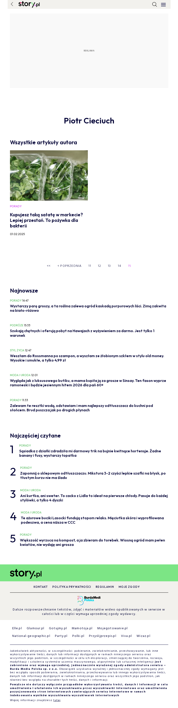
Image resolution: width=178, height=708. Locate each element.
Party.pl (61, 636)
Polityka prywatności (71, 586)
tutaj (56, 700)
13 (109, 266)
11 (90, 266)
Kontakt (41, 586)
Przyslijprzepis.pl (102, 636)
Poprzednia (69, 266)
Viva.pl (126, 636)
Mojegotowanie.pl (112, 628)
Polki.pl (78, 636)
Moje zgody (129, 586)
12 (99, 266)
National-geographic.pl (31, 636)
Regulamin (105, 586)
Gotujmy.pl (58, 628)
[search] (154, 4)
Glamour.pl (35, 628)
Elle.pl (17, 628)
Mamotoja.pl (82, 628)
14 (119, 266)
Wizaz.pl (143, 636)
